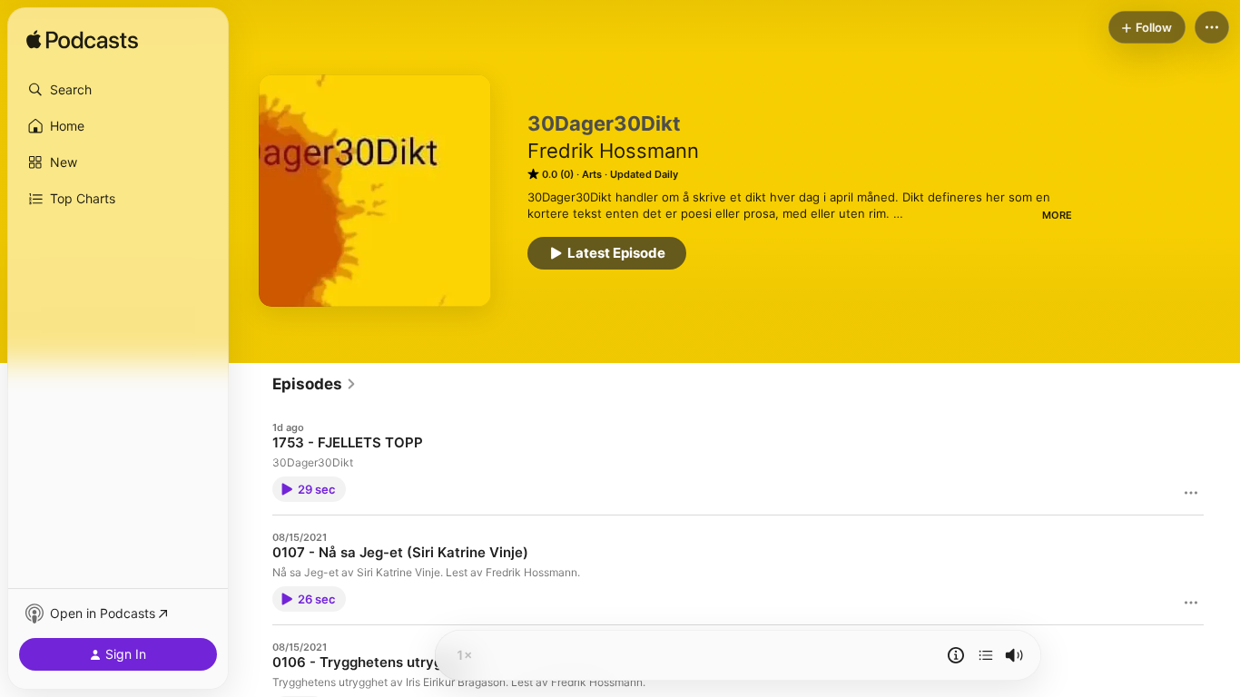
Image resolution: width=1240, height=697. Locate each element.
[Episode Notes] (956, 655)
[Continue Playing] (986, 655)
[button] (118, 89)
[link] (314, 384)
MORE (1057, 215)
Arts (592, 174)
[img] (82, 41)
